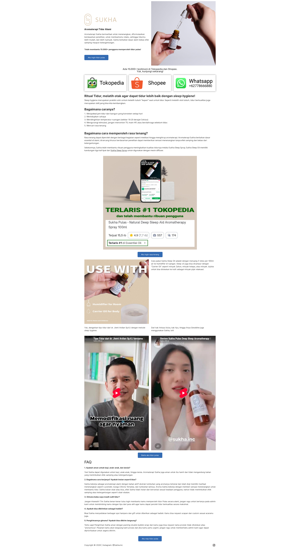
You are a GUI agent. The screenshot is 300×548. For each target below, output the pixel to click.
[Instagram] (214, 545)
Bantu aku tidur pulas (150, 455)
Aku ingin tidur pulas (96, 57)
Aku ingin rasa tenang (150, 254)
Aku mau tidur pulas (150, 539)
